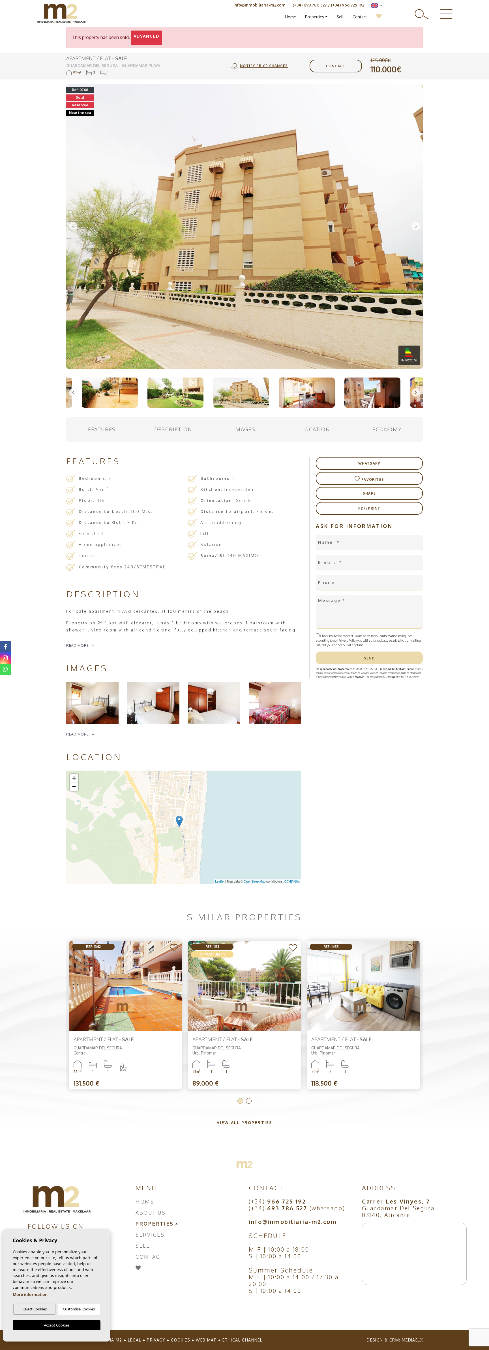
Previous (73, 226)
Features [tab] (102, 429)
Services (150, 1235)
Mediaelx (412, 1340)
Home (290, 16)
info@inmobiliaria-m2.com (259, 5)
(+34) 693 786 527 (310, 5)
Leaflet (219, 881)
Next (416, 226)
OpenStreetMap (254, 881)
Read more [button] (77, 734)
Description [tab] (173, 429)
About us (151, 1212)
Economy (387, 429)
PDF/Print (369, 508)
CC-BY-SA (291, 881)
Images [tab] (244, 429)
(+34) (277, 1201)
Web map (206, 1340)
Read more (77, 645)
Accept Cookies (56, 1325)
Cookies (180, 1340)
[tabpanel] (363, 1015)
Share (369, 493)
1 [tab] (240, 1101)
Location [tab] (315, 429)
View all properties (244, 1122)
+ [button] (74, 778)
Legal (134, 1340)
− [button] (74, 786)
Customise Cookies (79, 1309)
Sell (340, 16)
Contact (360, 16)
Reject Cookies (34, 1309)
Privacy (156, 1340)
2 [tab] (249, 1101)
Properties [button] (314, 16)
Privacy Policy (347, 640)
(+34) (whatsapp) (297, 1208)
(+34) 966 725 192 (347, 5)
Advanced (146, 36)
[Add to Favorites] (174, 948)
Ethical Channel (242, 1340)
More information (30, 1294)
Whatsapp (369, 463)
